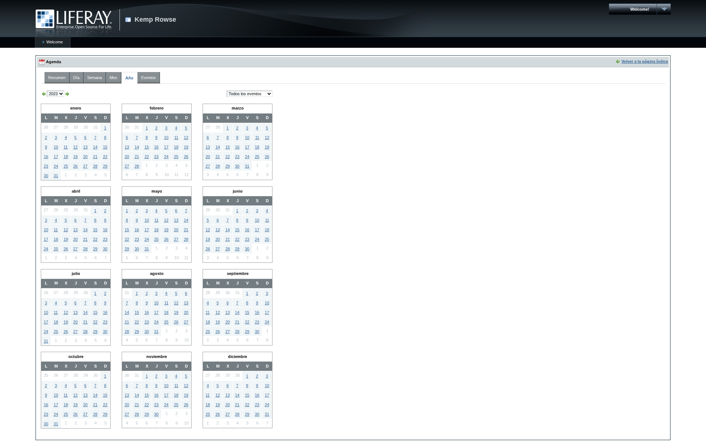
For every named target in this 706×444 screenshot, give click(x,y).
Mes (113, 77)
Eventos (148, 77)
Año (129, 78)
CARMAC (73, 23)
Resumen (56, 77)
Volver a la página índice (644, 61)
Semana (94, 77)
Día (76, 77)
